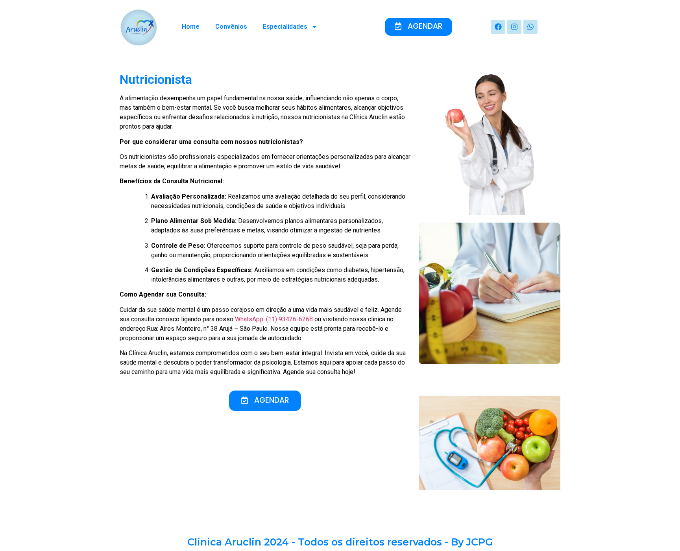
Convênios (231, 26)
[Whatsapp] (530, 27)
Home (191, 26)
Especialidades (285, 26)
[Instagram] (514, 27)
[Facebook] (498, 27)
